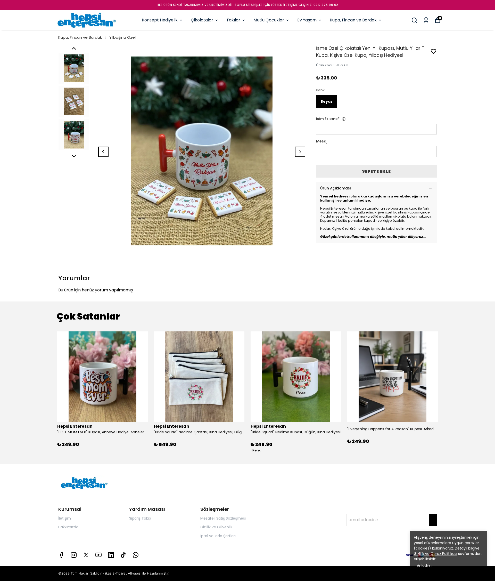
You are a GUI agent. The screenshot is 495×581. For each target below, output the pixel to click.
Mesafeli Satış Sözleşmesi (223, 518)
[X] (86, 555)
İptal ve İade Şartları (218, 535)
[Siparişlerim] (426, 20)
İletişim (64, 518)
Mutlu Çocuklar (268, 20)
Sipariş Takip (140, 518)
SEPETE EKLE (376, 171)
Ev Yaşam (307, 20)
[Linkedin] (111, 555)
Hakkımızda (68, 527)
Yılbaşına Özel (122, 37)
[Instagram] (74, 555)
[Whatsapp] (136, 555)
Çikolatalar (202, 20)
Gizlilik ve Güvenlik (216, 527)
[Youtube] (98, 555)
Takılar (233, 20)
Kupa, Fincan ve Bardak (353, 20)
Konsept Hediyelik (160, 20)
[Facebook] (61, 555)
